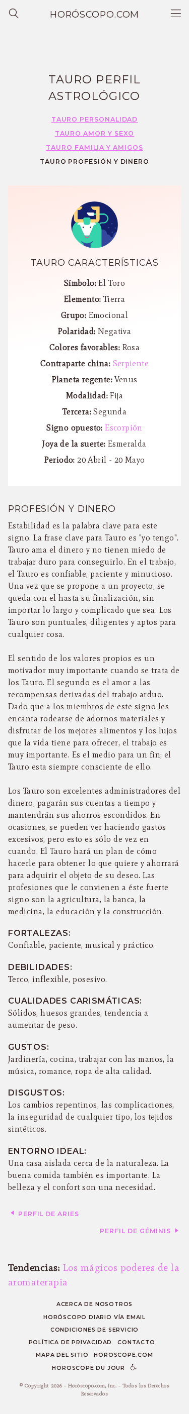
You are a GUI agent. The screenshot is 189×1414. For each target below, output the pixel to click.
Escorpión (124, 427)
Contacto (136, 1342)
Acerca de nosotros (94, 1304)
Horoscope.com (123, 1355)
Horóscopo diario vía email (94, 1317)
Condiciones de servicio (94, 1330)
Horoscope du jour (88, 1368)
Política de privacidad (70, 1342)
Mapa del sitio (62, 1355)
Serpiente (131, 363)
